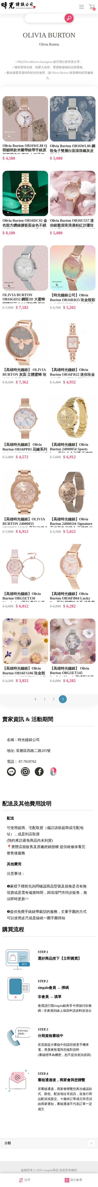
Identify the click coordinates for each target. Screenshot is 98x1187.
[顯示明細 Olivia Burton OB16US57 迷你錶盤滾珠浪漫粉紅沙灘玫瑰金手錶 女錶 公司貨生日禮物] (72, 193)
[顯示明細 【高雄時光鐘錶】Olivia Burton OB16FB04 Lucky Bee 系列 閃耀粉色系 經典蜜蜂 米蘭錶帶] (72, 566)
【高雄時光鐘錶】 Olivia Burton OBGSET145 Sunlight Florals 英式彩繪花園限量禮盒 (72, 675)
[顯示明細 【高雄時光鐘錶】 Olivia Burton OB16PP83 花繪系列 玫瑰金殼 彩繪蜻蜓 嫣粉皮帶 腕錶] (25, 417)
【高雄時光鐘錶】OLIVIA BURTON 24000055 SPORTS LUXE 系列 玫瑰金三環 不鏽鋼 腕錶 (25, 526)
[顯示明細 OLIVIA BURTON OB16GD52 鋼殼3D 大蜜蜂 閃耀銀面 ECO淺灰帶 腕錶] (25, 268)
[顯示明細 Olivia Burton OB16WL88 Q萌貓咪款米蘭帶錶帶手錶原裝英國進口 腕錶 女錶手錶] (25, 118)
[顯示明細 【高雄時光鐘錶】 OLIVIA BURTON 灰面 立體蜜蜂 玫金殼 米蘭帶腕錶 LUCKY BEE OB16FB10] (25, 342)
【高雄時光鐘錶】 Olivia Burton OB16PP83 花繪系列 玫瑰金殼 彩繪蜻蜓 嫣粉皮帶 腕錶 (25, 452)
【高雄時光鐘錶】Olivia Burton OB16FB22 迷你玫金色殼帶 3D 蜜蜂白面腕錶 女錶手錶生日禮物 (72, 377)
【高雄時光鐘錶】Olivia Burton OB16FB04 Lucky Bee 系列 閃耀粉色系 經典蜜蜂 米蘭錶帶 (72, 600)
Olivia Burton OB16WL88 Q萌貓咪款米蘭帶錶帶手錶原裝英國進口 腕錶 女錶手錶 (25, 150)
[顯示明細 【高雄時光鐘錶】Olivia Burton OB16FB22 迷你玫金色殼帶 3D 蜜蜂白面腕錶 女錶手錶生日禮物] (72, 342)
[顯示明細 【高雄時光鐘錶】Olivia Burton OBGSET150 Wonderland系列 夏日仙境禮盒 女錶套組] (25, 566)
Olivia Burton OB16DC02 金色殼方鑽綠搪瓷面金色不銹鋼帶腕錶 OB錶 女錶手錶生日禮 (25, 228)
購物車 (92, 7)
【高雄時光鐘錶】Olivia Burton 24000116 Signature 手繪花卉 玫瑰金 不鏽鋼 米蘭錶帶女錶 (71, 526)
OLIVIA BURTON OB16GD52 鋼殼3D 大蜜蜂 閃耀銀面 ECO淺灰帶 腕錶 (24, 299)
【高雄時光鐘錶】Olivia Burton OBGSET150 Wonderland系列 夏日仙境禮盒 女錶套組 (24, 600)
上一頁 (35, 699)
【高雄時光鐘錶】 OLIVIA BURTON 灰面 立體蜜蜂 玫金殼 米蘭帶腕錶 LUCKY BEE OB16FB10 (24, 377)
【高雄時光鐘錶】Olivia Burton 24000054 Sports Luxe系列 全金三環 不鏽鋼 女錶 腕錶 (71, 451)
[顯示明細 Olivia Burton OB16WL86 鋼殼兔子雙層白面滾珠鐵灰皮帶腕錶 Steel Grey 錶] (72, 118)
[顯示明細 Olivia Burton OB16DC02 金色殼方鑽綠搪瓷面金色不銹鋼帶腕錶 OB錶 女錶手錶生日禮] (25, 193)
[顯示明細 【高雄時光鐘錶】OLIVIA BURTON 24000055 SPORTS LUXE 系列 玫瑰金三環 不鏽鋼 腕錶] (25, 492)
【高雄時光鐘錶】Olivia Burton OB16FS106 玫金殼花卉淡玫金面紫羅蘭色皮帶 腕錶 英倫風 (24, 675)
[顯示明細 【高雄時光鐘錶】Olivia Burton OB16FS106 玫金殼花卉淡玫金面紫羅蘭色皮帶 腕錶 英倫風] (25, 641)
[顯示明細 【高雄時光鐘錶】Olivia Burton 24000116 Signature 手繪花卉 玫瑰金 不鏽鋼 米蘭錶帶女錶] (72, 492)
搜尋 (69, 18)
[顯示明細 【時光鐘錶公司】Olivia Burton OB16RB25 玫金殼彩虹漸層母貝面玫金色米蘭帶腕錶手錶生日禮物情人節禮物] (72, 268)
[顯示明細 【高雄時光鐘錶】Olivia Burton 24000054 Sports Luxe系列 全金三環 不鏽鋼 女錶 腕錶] (72, 417)
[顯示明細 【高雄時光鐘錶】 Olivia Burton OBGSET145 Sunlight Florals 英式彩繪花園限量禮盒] (72, 641)
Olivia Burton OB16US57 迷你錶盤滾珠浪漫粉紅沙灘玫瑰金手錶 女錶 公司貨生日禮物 (72, 228)
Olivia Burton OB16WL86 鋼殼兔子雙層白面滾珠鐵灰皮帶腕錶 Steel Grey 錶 (72, 150)
